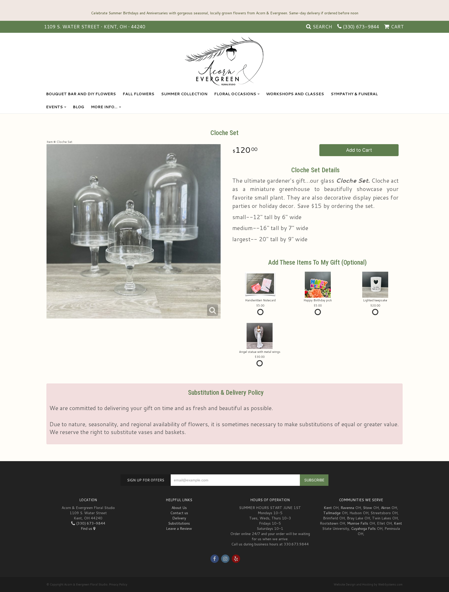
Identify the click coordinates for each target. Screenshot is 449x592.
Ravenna (347, 507)
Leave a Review (179, 528)
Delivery (179, 518)
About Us (179, 507)
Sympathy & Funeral (354, 94)
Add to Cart (359, 150)
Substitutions (179, 523)
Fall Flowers (138, 94)
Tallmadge (332, 512)
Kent (328, 507)
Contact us (179, 512)
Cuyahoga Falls (363, 528)
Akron (385, 507)
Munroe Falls (357, 523)
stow (332, 523)
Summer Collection (184, 94)
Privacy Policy (118, 584)
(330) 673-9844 (361, 26)
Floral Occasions (235, 94)
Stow (367, 507)
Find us (87, 528)
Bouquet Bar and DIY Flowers (81, 94)
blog (78, 107)
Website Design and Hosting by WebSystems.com (368, 584)
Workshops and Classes (295, 94)
